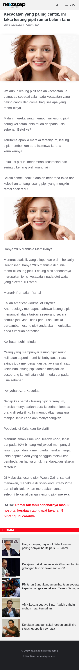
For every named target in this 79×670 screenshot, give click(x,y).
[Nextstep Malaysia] (14, 5)
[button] (57, 5)
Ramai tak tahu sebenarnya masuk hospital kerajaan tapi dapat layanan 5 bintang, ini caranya (36, 510)
